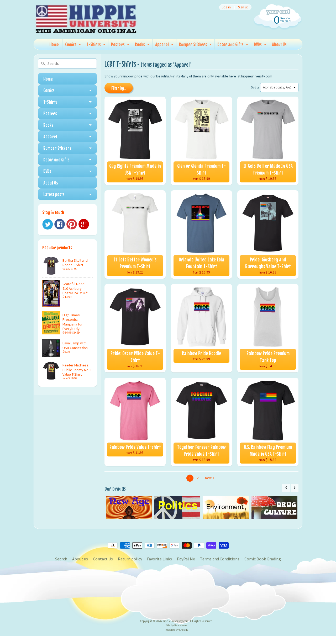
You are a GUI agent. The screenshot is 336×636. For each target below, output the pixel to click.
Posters (118, 44)
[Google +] (83, 224)
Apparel (162, 44)
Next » (209, 478)
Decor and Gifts (230, 44)
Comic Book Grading (262, 558)
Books (140, 44)
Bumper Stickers (193, 44)
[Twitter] (47, 224)
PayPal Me (186, 558)
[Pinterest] (71, 224)
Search (61, 558)
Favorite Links (159, 558)
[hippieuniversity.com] (86, 27)
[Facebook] (59, 224)
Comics (70, 44)
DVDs (258, 44)
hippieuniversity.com (175, 621)
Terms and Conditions (219, 558)
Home (54, 44)
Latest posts (54, 194)
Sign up (243, 7)
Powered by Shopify (176, 630)
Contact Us (103, 558)
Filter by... (118, 88)
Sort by (255, 87)
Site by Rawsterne (176, 625)
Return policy (130, 558)
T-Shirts (94, 44)
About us (80, 558)
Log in (226, 7)
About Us (279, 44)
